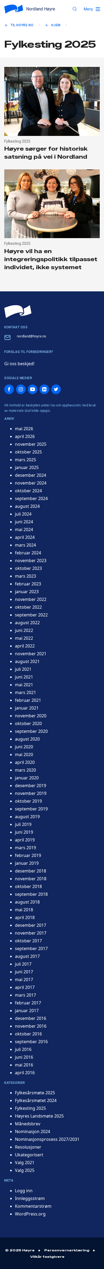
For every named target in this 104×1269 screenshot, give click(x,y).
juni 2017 (24, 972)
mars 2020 (25, 770)
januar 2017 (27, 1010)
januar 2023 (27, 592)
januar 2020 (27, 778)
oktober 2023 (28, 568)
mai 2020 (24, 754)
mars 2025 (25, 460)
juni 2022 (24, 630)
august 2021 (27, 661)
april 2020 (25, 762)
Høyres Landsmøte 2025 (39, 1116)
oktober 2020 (28, 723)
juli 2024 (23, 514)
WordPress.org (30, 1214)
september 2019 (31, 809)
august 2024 (27, 506)
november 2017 (30, 933)
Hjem (55, 25)
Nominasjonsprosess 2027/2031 (47, 1139)
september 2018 (31, 894)
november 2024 (30, 483)
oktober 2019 (28, 801)
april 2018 (25, 917)
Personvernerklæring (66, 1250)
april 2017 (25, 987)
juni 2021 (24, 677)
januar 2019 (27, 863)
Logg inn (24, 1191)
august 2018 (27, 902)
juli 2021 (23, 669)
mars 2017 (25, 995)
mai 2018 (24, 910)
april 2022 (25, 646)
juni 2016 (24, 1057)
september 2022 (31, 615)
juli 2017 (23, 964)
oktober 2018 (28, 886)
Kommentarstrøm (33, 1206)
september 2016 (31, 1042)
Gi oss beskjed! (19, 364)
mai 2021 (24, 685)
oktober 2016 (28, 1034)
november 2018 (30, 879)
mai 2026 (24, 429)
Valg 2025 (24, 1170)
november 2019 (30, 793)
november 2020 (30, 716)
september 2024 (31, 498)
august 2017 (27, 956)
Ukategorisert (29, 1155)
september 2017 (31, 948)
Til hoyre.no (22, 25)
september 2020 (31, 731)
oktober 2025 (28, 452)
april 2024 (25, 537)
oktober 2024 (28, 491)
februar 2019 (28, 855)
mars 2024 (25, 545)
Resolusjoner (28, 1147)
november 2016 (30, 1026)
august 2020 (27, 739)
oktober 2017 (28, 941)
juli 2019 (23, 824)
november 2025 (30, 444)
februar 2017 (28, 1003)
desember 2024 (30, 475)
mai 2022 (24, 638)
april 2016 (25, 1073)
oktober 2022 (28, 607)
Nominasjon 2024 (32, 1131)
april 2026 (25, 436)
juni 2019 (24, 832)
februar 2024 (28, 553)
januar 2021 (27, 708)
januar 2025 (27, 467)
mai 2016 (24, 1065)
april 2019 (25, 840)
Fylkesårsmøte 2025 (35, 1093)
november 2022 (30, 599)
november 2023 (30, 560)
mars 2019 (25, 848)
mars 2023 (25, 576)
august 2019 (27, 817)
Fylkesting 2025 (30, 1108)
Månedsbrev (27, 1124)
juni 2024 (24, 522)
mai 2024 (24, 529)
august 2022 (27, 623)
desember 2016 (30, 1018)
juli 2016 (23, 1049)
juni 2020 (24, 747)
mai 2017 (24, 979)
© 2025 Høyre (20, 1250)
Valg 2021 (24, 1162)
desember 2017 (30, 925)
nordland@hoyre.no (31, 336)
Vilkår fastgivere (47, 1257)
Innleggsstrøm (30, 1198)
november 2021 (30, 654)
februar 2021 (28, 700)
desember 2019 (30, 785)
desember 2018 (30, 871)
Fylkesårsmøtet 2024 (36, 1100)
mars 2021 (25, 692)
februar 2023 (28, 584)
